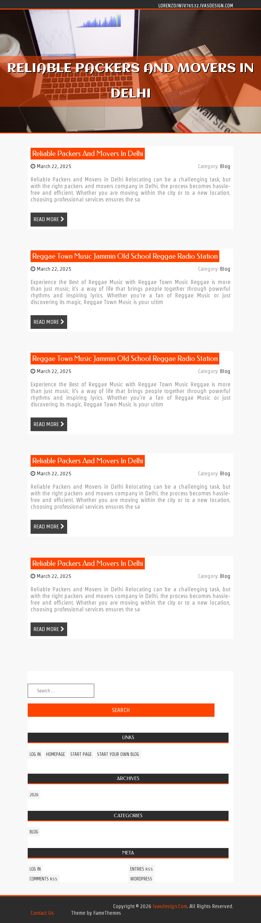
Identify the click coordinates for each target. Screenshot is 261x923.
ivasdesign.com (170, 906)
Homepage (55, 754)
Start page (81, 754)
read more (46, 219)
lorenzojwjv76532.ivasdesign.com (196, 5)
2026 (34, 794)
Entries (141, 869)
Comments (44, 878)
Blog (225, 166)
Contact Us (42, 913)
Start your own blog (118, 754)
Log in (35, 754)
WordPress (141, 878)
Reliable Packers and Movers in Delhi (87, 153)
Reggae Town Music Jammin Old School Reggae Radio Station (125, 256)
